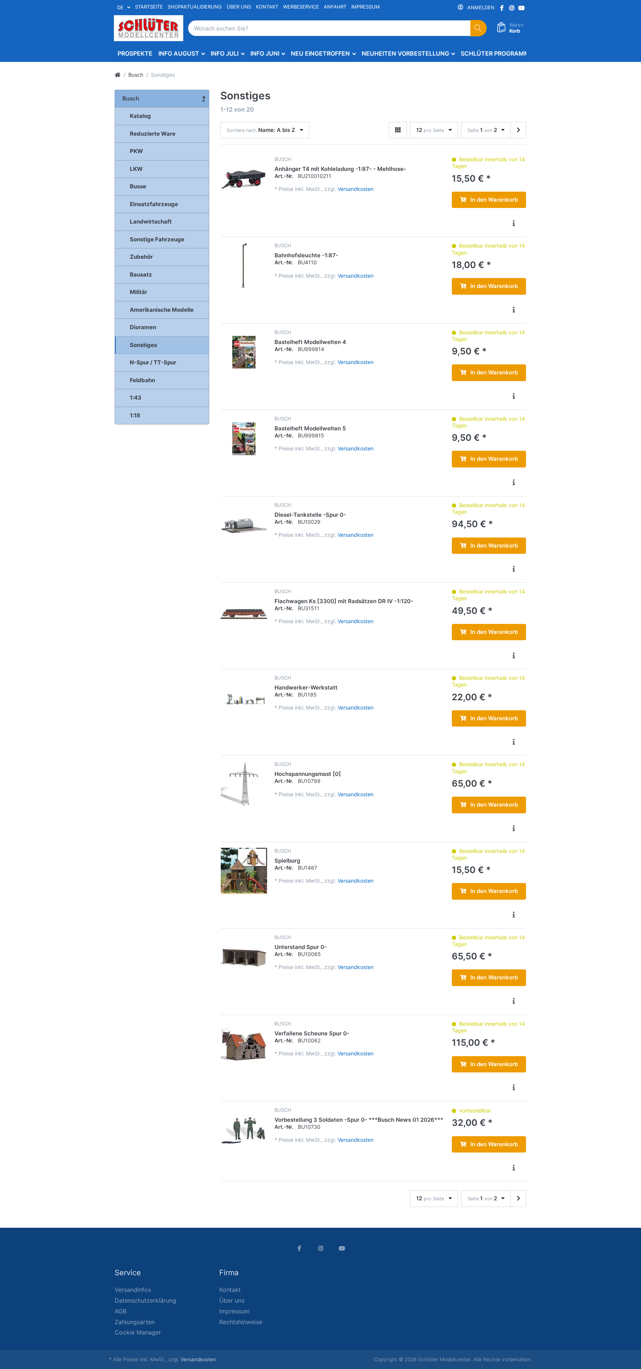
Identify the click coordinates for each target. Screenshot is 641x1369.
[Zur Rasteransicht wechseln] (398, 130)
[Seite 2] (518, 130)
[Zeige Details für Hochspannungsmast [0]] (244, 784)
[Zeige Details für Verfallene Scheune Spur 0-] (244, 1044)
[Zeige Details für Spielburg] (244, 871)
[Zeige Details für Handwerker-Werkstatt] (244, 698)
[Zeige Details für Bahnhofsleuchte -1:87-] (244, 265)
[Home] (118, 75)
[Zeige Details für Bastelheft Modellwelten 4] (244, 352)
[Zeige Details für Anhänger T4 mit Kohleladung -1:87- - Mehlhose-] (244, 179)
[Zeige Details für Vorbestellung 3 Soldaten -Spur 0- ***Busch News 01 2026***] (244, 1130)
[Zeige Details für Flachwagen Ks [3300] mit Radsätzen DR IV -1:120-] (244, 611)
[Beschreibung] (513, 223)
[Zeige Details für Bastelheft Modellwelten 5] (244, 439)
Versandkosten (356, 189)
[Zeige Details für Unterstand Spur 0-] (244, 957)
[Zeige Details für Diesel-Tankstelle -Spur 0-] (244, 525)
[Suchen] (478, 28)
